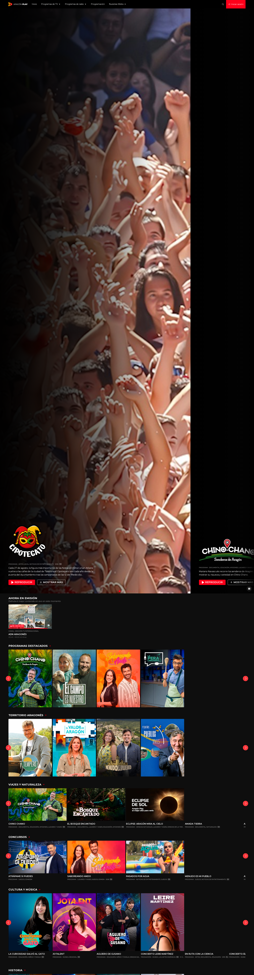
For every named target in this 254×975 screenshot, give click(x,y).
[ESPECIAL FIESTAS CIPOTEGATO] (206, 678)
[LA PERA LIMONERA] (162, 678)
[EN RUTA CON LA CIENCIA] (206, 922)
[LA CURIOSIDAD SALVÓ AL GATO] (30, 922)
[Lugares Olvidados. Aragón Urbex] (206, 748)
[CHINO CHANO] (30, 678)
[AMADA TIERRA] (214, 804)
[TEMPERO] (30, 748)
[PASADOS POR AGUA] (155, 857)
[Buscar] (223, 4)
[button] (51, 4)
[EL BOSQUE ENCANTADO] (96, 804)
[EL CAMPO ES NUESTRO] (74, 678)
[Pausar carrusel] (249, 588)
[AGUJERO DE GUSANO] (118, 922)
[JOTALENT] (74, 922)
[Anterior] (8, 678)
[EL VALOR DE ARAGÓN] (74, 748)
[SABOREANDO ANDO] (118, 678)
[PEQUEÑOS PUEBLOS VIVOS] (162, 748)
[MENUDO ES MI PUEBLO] (118, 748)
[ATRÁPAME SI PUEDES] (37, 857)
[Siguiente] (245, 678)
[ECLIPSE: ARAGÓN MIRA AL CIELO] (155, 804)
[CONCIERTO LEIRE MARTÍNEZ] (162, 922)
